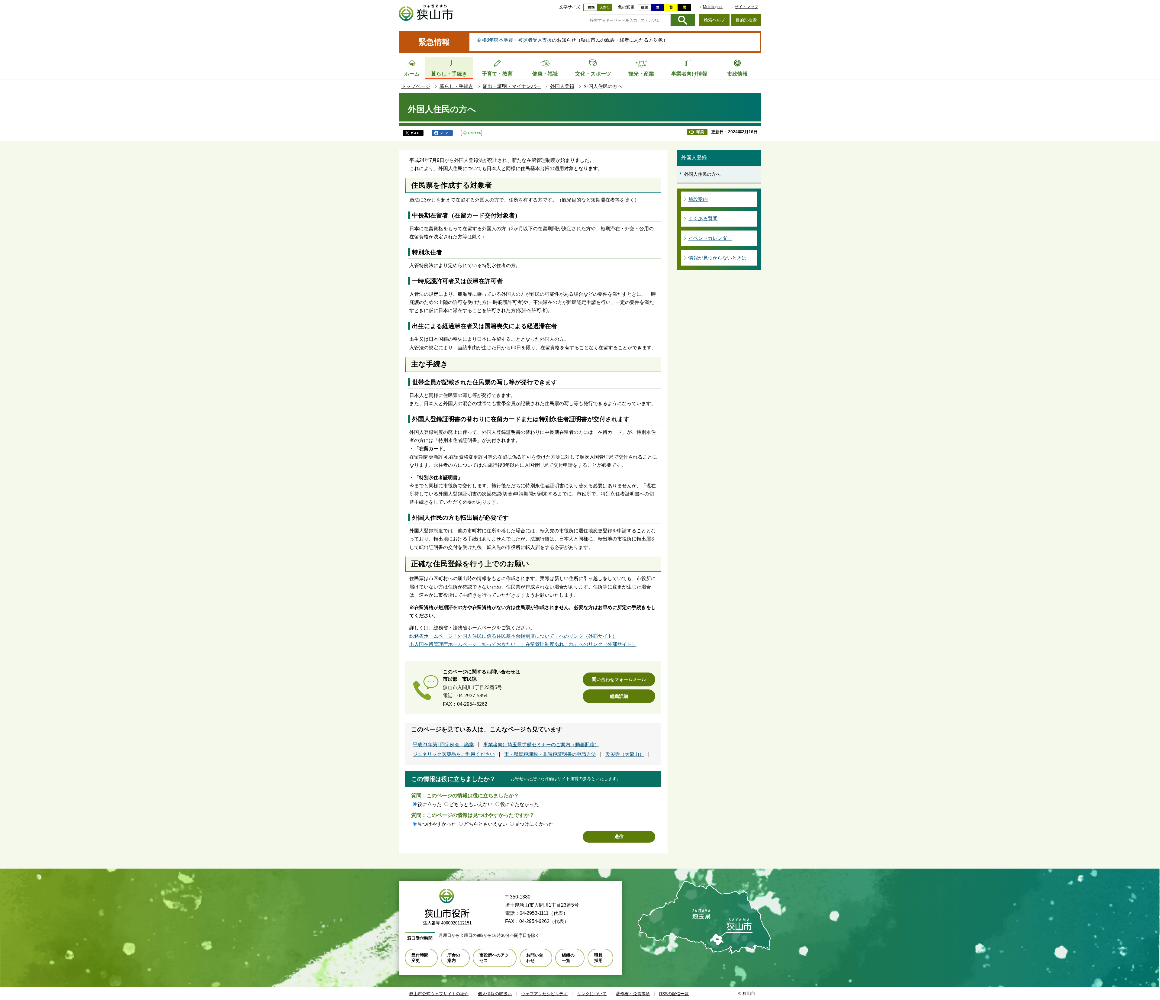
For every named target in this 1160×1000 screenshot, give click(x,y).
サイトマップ (746, 7)
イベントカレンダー (710, 238)
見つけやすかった (436, 824)
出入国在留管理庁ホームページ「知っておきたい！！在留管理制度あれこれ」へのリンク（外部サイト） (522, 644)
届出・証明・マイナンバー (512, 86)
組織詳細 (619, 696)
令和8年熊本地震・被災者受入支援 (514, 40)
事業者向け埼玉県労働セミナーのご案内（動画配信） (541, 744)
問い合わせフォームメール (619, 679)
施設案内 (698, 199)
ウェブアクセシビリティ (544, 994)
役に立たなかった (519, 804)
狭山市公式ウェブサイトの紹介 (439, 994)
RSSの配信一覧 (674, 994)
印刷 (700, 132)
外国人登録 (562, 86)
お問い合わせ (534, 958)
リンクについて (592, 994)
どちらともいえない (471, 804)
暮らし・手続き (456, 86)
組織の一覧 (568, 958)
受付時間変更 (419, 958)
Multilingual (713, 7)
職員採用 (598, 958)
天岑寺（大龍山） (624, 754)
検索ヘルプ (714, 20)
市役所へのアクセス (494, 958)
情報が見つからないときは (717, 257)
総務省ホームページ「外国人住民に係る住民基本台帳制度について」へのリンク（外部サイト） (513, 636)
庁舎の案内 (453, 958)
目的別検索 (746, 20)
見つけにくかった (534, 824)
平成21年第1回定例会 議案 (443, 744)
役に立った (429, 804)
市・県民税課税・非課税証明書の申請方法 (550, 754)
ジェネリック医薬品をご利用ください (454, 754)
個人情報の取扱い (495, 994)
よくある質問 (702, 218)
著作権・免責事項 (633, 994)
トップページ (415, 86)
